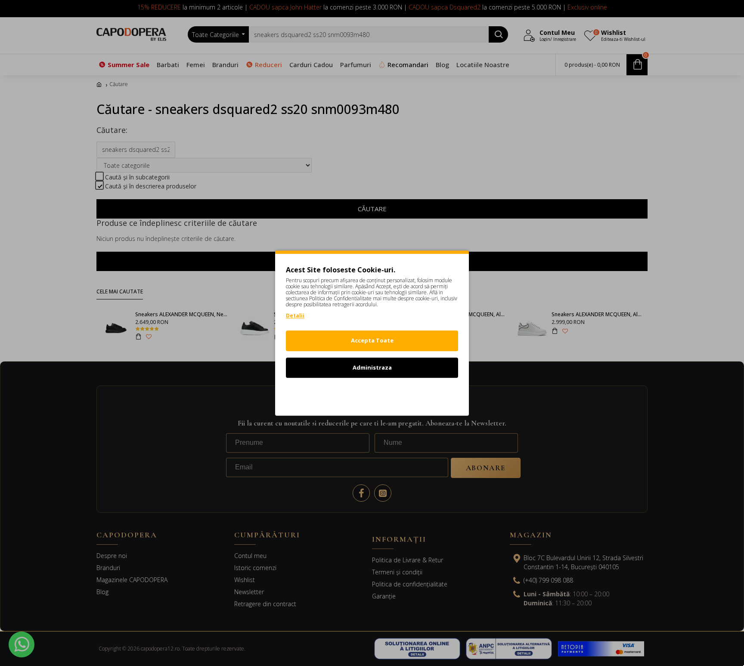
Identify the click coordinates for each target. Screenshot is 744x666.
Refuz (372, 394)
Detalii (295, 315)
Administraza (372, 367)
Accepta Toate (372, 340)
